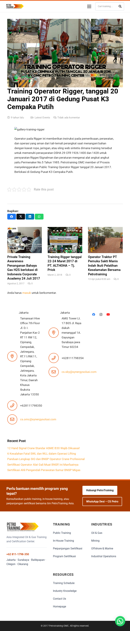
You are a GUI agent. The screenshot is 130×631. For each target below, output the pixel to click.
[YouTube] (108, 314)
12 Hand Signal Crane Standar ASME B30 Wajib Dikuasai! (44, 448)
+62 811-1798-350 (17, 554)
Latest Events (42, 117)
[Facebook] (93, 314)
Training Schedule (63, 583)
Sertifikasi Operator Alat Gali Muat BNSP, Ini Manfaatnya (42, 464)
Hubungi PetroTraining (100, 490)
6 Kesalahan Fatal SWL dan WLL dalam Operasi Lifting (42, 453)
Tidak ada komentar (68, 117)
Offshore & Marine (102, 548)
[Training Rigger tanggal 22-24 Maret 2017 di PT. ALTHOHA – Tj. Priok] (65, 252)
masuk (26, 292)
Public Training (62, 532)
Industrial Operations (103, 556)
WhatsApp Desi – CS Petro (102, 501)
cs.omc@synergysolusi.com (38, 419)
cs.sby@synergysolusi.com (79, 372)
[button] (120, 621)
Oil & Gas (96, 532)
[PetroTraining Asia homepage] (26, 526)
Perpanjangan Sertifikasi (67, 548)
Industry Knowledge (65, 590)
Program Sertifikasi (64, 556)
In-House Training (63, 540)
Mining (95, 540)
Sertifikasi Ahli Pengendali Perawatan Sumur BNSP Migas (43, 470)
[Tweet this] (20, 216)
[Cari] (120, 6)
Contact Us (59, 598)
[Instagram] (100, 314)
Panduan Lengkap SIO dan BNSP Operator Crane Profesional (46, 459)
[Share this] (11, 216)
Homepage (59, 606)
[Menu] (88, 6)
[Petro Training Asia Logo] (15, 6)
